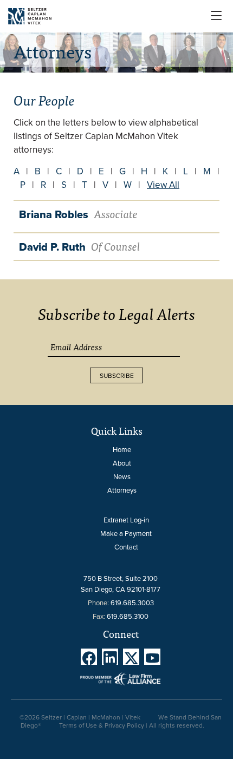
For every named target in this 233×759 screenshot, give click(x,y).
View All (163, 184)
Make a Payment (126, 533)
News (122, 476)
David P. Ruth (79, 247)
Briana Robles (78, 214)
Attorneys (122, 490)
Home (122, 449)
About (122, 463)
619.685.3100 (127, 616)
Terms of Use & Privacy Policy (101, 725)
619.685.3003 (132, 602)
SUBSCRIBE (117, 375)
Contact (126, 547)
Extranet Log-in (126, 520)
